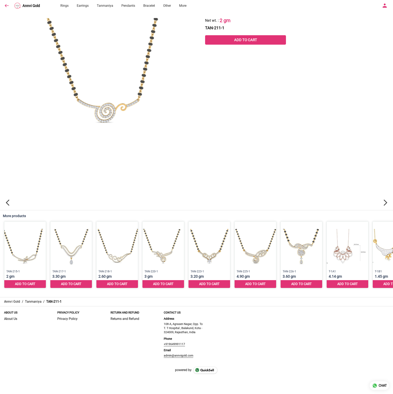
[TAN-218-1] (117, 254)
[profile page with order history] (385, 6)
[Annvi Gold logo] (17, 6)
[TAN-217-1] (71, 254)
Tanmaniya (105, 6)
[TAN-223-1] (209, 254)
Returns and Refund (125, 319)
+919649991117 (174, 344)
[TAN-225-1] (255, 254)
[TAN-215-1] (25, 254)
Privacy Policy (67, 319)
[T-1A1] (347, 254)
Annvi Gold (31, 6)
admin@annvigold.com (178, 355)
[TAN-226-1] (301, 254)
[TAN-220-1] (163, 254)
